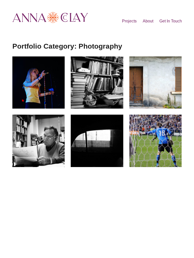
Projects (129, 21)
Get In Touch (170, 21)
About (148, 21)
